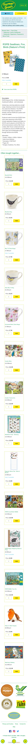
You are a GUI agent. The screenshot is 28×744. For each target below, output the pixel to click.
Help (14, 726)
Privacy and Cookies (7, 724)
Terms (16, 724)
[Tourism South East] (7, 690)
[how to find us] (25, 741)
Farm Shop (14, 30)
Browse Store (5, 30)
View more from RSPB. (10, 89)
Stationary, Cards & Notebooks (12, 32)
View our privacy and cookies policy (13, 25)
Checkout (21, 13)
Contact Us (23, 724)
